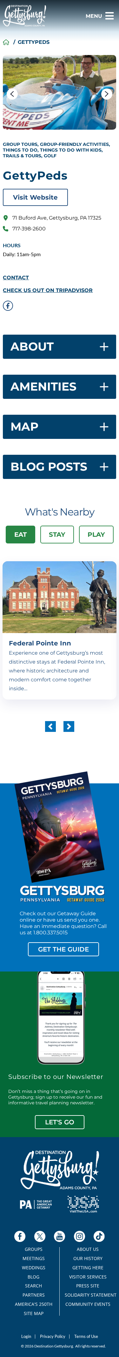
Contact (16, 277)
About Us (88, 1249)
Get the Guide (63, 949)
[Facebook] (19, 1236)
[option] (59, 92)
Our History (87, 1258)
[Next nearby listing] (68, 726)
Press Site (87, 1286)
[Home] (6, 42)
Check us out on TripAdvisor (48, 290)
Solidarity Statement (88, 1295)
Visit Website (35, 197)
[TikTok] (99, 1236)
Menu (94, 16)
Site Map (33, 1313)
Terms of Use (86, 1336)
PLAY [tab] (96, 534)
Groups (34, 1249)
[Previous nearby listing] (50, 726)
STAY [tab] (57, 534)
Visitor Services (88, 1277)
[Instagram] (79, 1236)
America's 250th (33, 1304)
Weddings (33, 1267)
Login (26, 1336)
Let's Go (59, 1122)
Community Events (87, 1304)
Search (33, 1286)
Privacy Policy (52, 1336)
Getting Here (87, 1267)
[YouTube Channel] (59, 1236)
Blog (33, 1277)
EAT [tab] (20, 534)
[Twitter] (39, 1236)
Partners (34, 1295)
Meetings (34, 1258)
